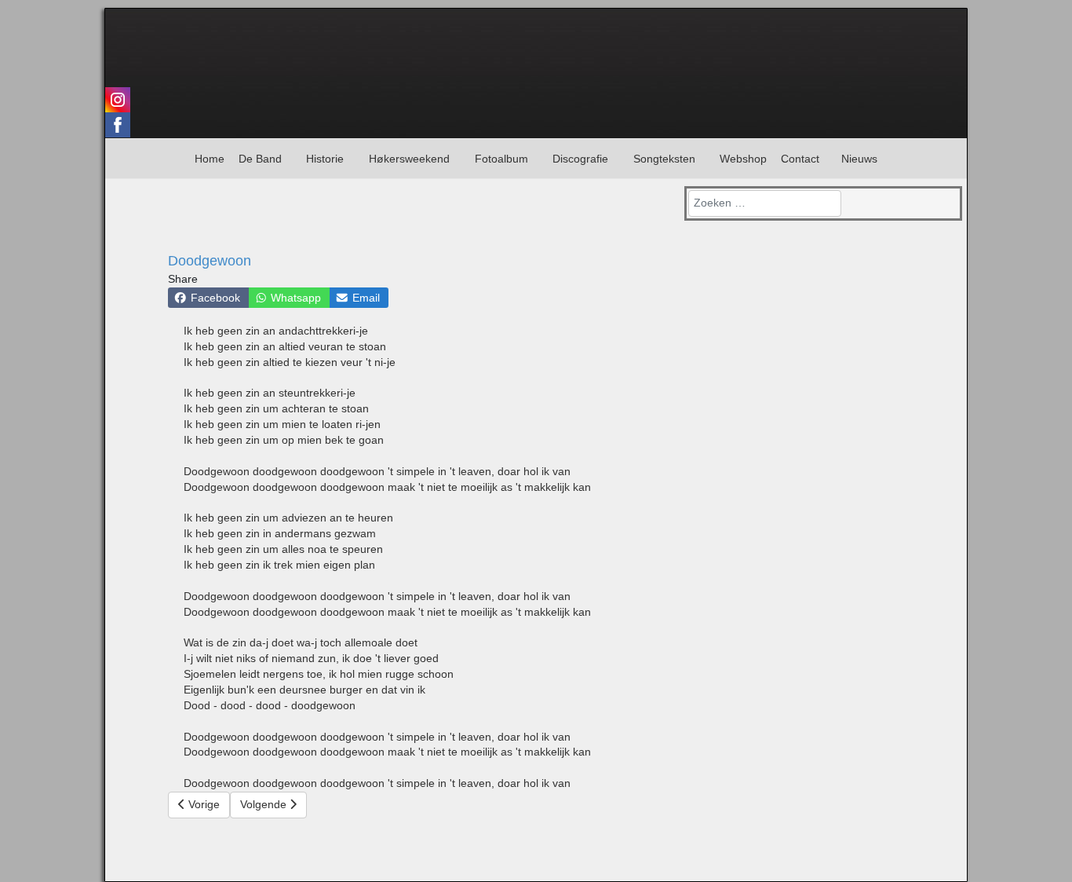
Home (209, 158)
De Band (260, 158)
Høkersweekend (409, 158)
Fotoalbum (501, 158)
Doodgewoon (209, 261)
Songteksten (664, 158)
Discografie (580, 158)
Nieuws (859, 158)
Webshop (743, 158)
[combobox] (764, 203)
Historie (325, 158)
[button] (208, 297)
